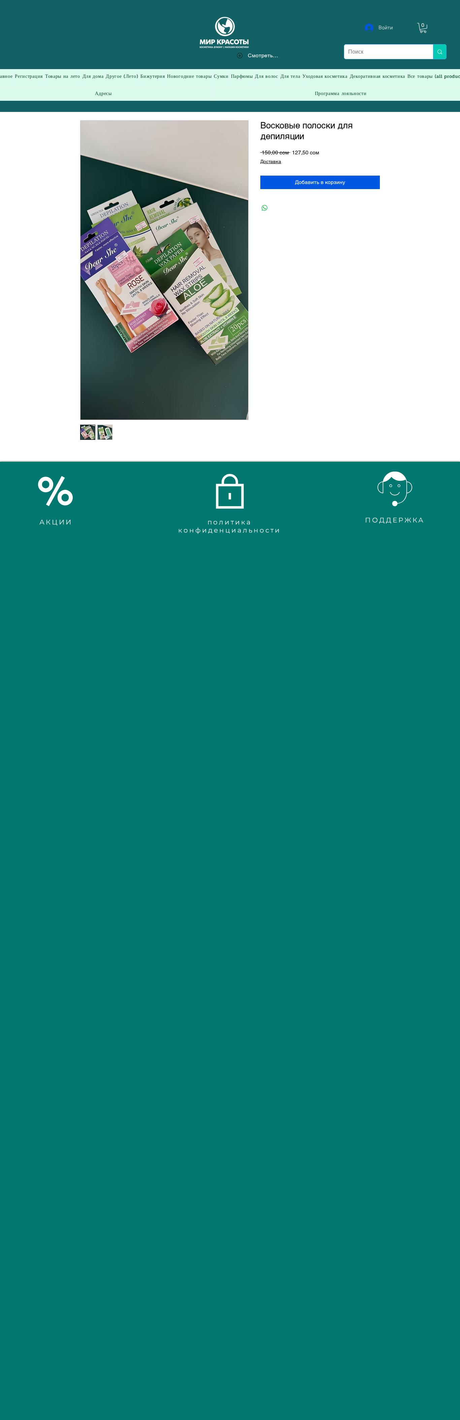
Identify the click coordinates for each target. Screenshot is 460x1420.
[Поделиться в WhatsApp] (265, 208)
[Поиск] (439, 51)
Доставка (270, 161)
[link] (423, 28)
